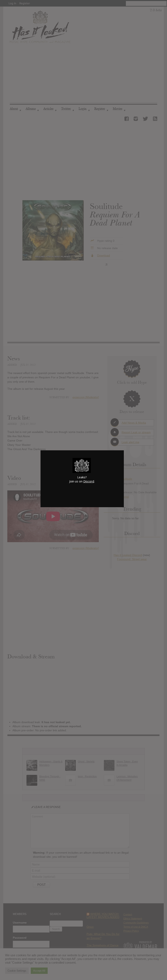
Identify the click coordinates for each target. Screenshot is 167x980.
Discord (88, 481)
